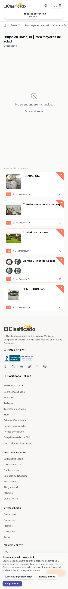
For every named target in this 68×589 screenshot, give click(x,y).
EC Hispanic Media (13, 458)
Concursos (9, 520)
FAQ (6, 551)
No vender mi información (17, 443)
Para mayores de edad (37, 25)
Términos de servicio (15, 409)
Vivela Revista (11, 498)
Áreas (7, 537)
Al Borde (8, 493)
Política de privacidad (15, 426)
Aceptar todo (12, 583)
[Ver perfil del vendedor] (9, 177)
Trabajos (8, 403)
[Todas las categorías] (45, 5)
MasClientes (10, 481)
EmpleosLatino (11, 470)
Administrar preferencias (19, 576)
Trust (6, 414)
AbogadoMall (11, 487)
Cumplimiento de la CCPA (17, 437)
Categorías (9, 531)
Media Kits (9, 397)
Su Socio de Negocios (15, 476)
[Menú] (57, 5)
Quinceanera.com (13, 464)
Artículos (8, 525)
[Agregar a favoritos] (60, 194)
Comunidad (10, 514)
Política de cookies (14, 431)
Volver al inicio (34, 111)
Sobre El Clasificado (14, 392)
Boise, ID (15, 25)
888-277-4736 (17, 350)
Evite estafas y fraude (15, 420)
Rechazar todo (47, 576)
